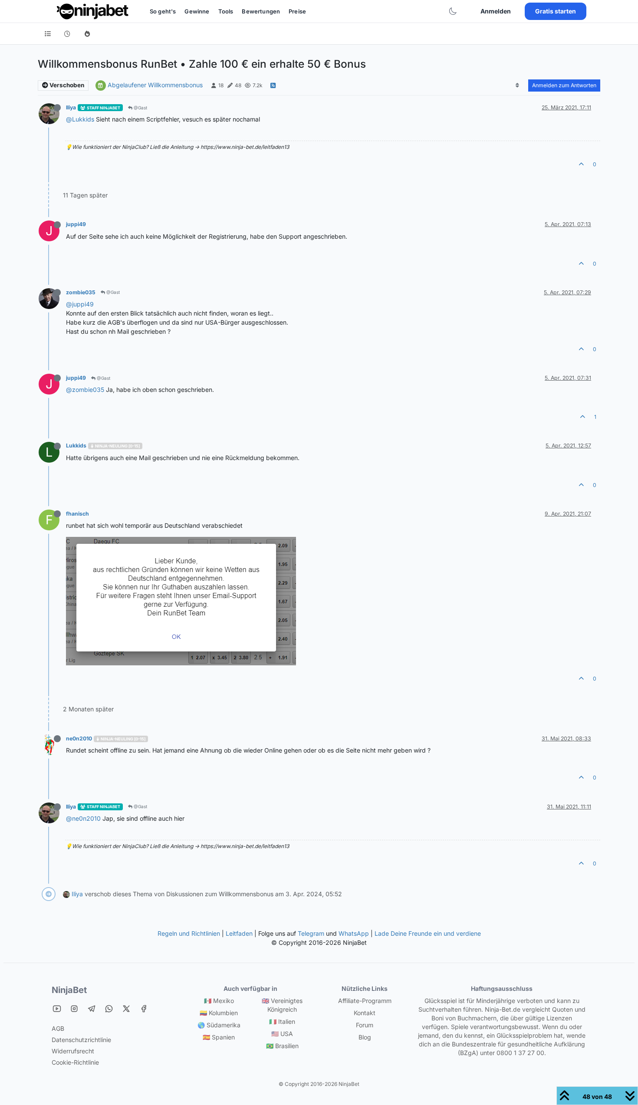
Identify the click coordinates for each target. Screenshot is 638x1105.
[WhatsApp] (109, 1008)
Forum (364, 1025)
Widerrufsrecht (73, 1051)
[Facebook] (143, 1008)
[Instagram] (74, 1008)
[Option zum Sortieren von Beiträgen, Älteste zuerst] (517, 85)
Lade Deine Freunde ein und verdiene (428, 933)
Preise (297, 11)
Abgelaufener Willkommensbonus (155, 85)
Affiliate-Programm (364, 1000)
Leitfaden (239, 933)
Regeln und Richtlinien (189, 933)
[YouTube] (57, 1008)
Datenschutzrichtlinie (81, 1039)
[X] (126, 1008)
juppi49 (76, 224)
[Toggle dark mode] (453, 11)
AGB (58, 1028)
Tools (225, 11)
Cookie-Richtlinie (75, 1062)
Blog (364, 1037)
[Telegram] (91, 1008)
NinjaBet (69, 990)
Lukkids (76, 445)
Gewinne (196, 11)
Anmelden (495, 11)
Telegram (311, 933)
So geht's (163, 11)
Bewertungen (261, 11)
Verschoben (66, 85)
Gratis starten (555, 11)
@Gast (139, 107)
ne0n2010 (79, 738)
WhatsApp (354, 933)
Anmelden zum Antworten (564, 85)
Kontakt (364, 1012)
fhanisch (77, 513)
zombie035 (80, 292)
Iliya (71, 107)
